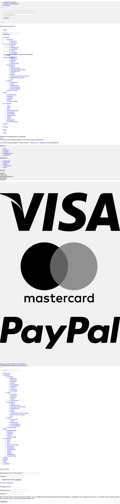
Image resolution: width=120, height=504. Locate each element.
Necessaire (10, 112)
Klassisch (10, 39)
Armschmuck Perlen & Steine (20, 76)
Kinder (9, 99)
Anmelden (18, 479)
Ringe (12, 46)
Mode (5, 92)
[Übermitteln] (4, 372)
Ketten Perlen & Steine (18, 77)
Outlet (5, 124)
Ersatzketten (14, 85)
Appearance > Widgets (38, 142)
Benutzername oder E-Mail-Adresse (11, 473)
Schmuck (6, 37)
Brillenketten (11, 120)
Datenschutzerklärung (19, 364)
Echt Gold (14, 54)
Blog (5, 130)
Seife (8, 106)
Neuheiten (7, 34)
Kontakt (6, 152)
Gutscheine (14, 82)
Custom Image (11, 427)
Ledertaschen (11, 115)
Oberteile (10, 96)
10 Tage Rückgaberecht (11, 3)
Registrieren (4, 501)
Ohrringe (13, 44)
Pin (12, 79)
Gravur (13, 66)
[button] (5, 30)
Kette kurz (14, 41)
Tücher (9, 118)
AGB (9, 364)
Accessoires (7, 103)
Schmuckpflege (15, 88)
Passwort (3, 476)
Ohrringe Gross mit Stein (18, 69)
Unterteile (10, 98)
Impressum (3, 364)
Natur (8, 55)
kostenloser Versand (10, 2)
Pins (8, 109)
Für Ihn (13, 50)
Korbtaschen (11, 113)
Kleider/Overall (11, 95)
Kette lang (14, 43)
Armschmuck (15, 47)
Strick (9, 107)
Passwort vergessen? (6, 483)
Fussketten (14, 49)
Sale (5, 167)
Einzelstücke (11, 65)
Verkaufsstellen (8, 153)
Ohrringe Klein (15, 71)
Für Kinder (14, 52)
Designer (6, 150)
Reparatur (7, 5)
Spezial (9, 81)
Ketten (13, 73)
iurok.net (19, 365)
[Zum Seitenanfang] (0, 367)
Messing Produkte (12, 110)
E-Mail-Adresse (5, 490)
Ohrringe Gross (15, 68)
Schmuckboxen (15, 87)
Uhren (12, 84)
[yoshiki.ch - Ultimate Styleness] (7, 26)
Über (5, 133)
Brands (6, 127)
